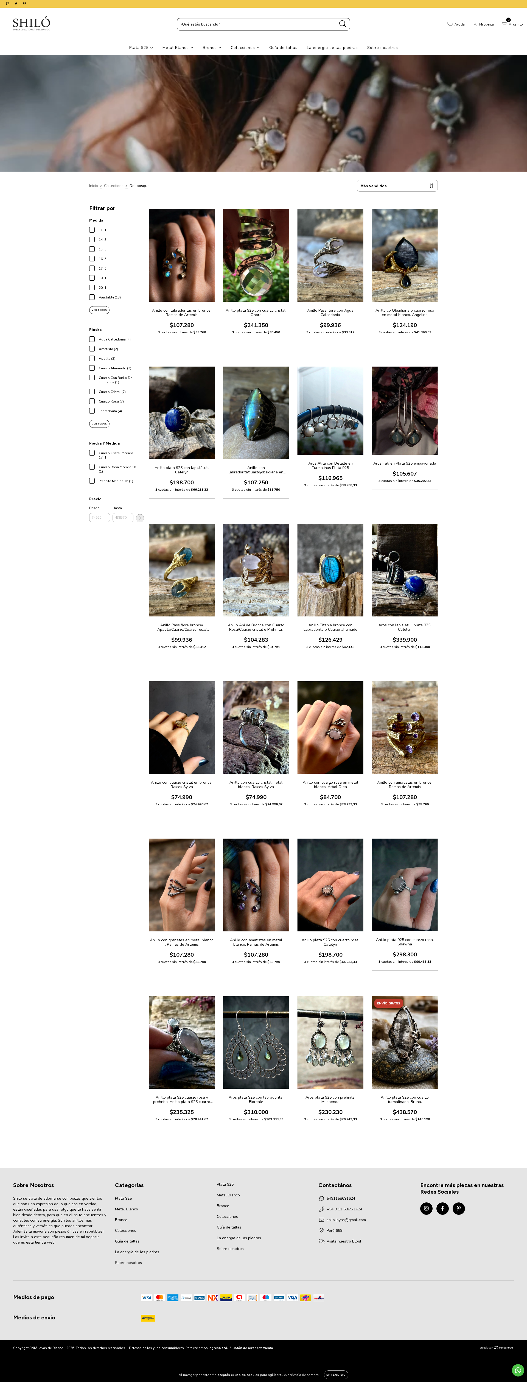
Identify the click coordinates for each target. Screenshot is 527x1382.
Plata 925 (139, 47)
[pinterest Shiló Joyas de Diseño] (24, 3)
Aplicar (140, 518)
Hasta (117, 508)
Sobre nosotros (382, 47)
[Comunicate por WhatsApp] (518, 1370)
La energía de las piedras (332, 47)
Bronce (210, 47)
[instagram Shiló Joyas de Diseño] (8, 3)
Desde (94, 508)
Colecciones (243, 47)
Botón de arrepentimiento (252, 1348)
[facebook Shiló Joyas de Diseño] (16, 3)
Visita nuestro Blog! (344, 1241)
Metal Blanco (176, 47)
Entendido (336, 1375)
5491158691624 (341, 1198)
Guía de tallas (283, 47)
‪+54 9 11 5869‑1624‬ (344, 1209)
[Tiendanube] (497, 1348)
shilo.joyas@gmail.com (346, 1219)
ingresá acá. (218, 1348)
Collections (114, 185)
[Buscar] (343, 24)
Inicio (93, 185)
